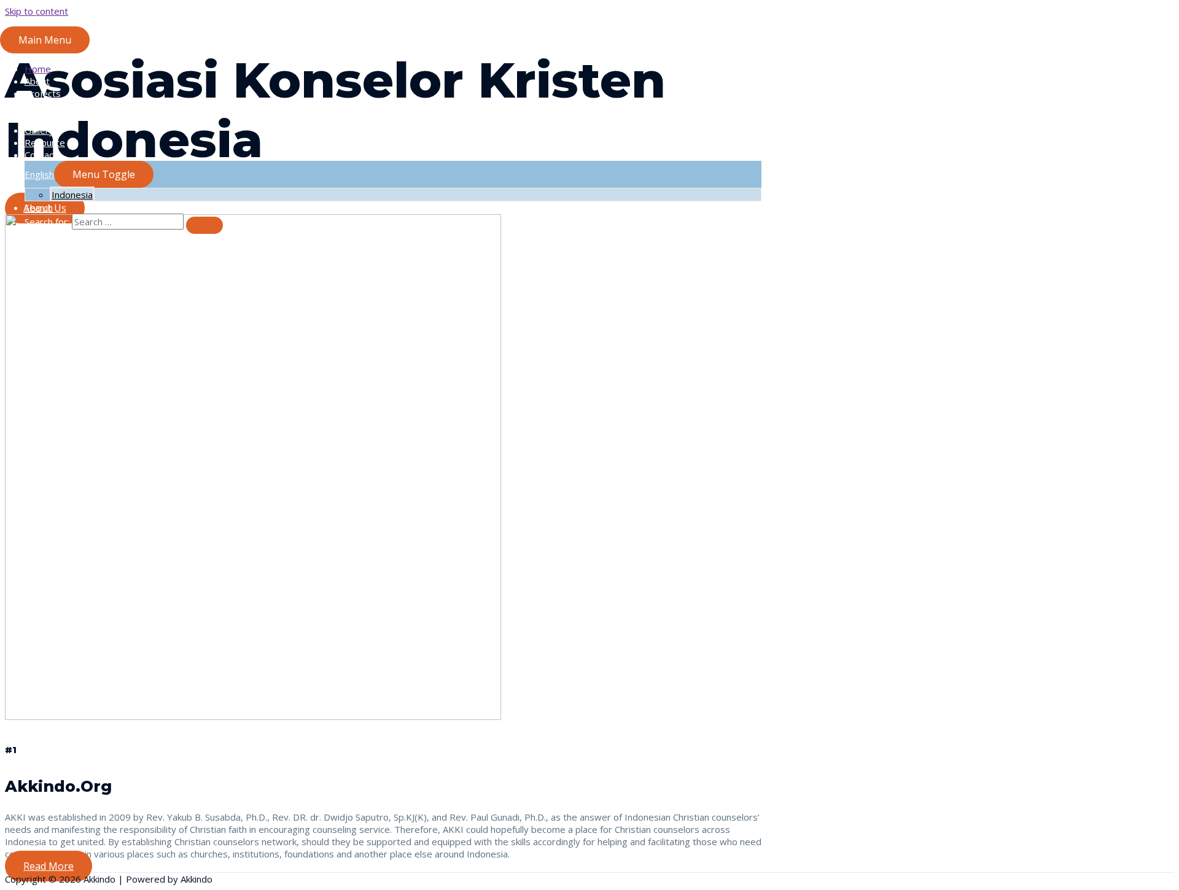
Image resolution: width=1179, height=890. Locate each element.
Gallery (39, 130)
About (37, 81)
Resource (45, 142)
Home (38, 69)
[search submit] (204, 225)
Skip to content (36, 11)
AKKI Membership (63, 105)
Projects (43, 93)
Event (37, 118)
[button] (48, 866)
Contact (41, 155)
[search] (128, 222)
